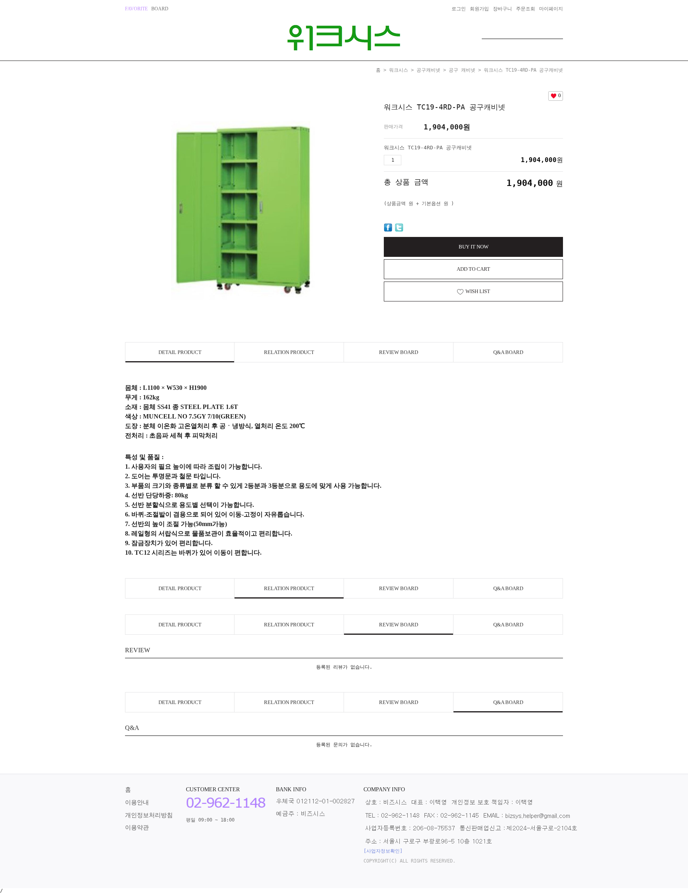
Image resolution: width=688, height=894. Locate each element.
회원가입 (479, 9)
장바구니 (502, 9)
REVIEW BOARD (398, 352)
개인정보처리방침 (149, 815)
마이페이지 (551, 9)
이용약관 (137, 827)
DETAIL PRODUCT (179, 352)
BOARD (159, 9)
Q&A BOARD (508, 352)
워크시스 (398, 70)
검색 (557, 31)
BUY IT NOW (474, 247)
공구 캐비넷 (462, 70)
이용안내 (137, 802)
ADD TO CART (473, 269)
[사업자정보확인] (383, 851)
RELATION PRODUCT (289, 352)
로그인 (459, 9)
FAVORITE (136, 9)
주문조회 (525, 9)
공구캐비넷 (428, 70)
